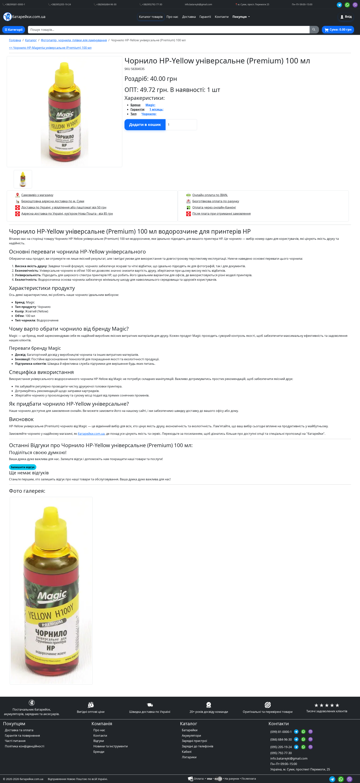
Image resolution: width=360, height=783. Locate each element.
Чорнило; (149, 114)
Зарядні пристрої (194, 741)
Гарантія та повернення (22, 735)
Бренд (135, 105)
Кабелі (186, 752)
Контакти (222, 17)
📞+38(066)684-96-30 (105, 4)
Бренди (98, 752)
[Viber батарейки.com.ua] (355, 4)
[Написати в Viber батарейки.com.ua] (349, 779)
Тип (133, 114)
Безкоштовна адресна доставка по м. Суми (52, 201)
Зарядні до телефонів (197, 746)
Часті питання (15, 741)
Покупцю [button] (240, 17)
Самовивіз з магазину (37, 195)
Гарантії (205, 17)
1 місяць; (156, 109)
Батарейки (189, 730)
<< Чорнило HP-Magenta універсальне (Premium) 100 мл (50, 48)
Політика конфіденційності (24, 746)
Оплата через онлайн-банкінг (214, 207)
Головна (15, 40)
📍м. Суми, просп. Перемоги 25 (252, 4)
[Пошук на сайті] (314, 29)
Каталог (31, 40)
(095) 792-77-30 (281, 753)
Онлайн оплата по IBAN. (210, 195)
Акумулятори (191, 735)
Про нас (172, 17)
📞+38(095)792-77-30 (150, 4)
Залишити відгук (23, 467)
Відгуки (98, 741)
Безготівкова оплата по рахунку (215, 201)
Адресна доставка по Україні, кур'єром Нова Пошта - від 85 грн (67, 213)
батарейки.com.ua (91, 434)
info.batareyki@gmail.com (198, 4)
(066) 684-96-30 (281, 739)
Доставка (189, 17)
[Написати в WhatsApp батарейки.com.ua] (341, 779)
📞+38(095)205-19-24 (59, 4)
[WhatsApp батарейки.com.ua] (348, 4)
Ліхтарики (189, 757)
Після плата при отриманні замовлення (221, 213)
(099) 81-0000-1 (281, 732)
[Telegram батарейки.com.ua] (340, 4)
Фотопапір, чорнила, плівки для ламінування (74, 40)
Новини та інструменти (110, 746)
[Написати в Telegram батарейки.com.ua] (332, 779)
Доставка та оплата (19, 730)
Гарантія (137, 109)
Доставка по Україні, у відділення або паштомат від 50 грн (63, 207)
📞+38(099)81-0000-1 (13, 4)
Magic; (150, 105)
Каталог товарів (151, 17)
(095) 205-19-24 (281, 747)
